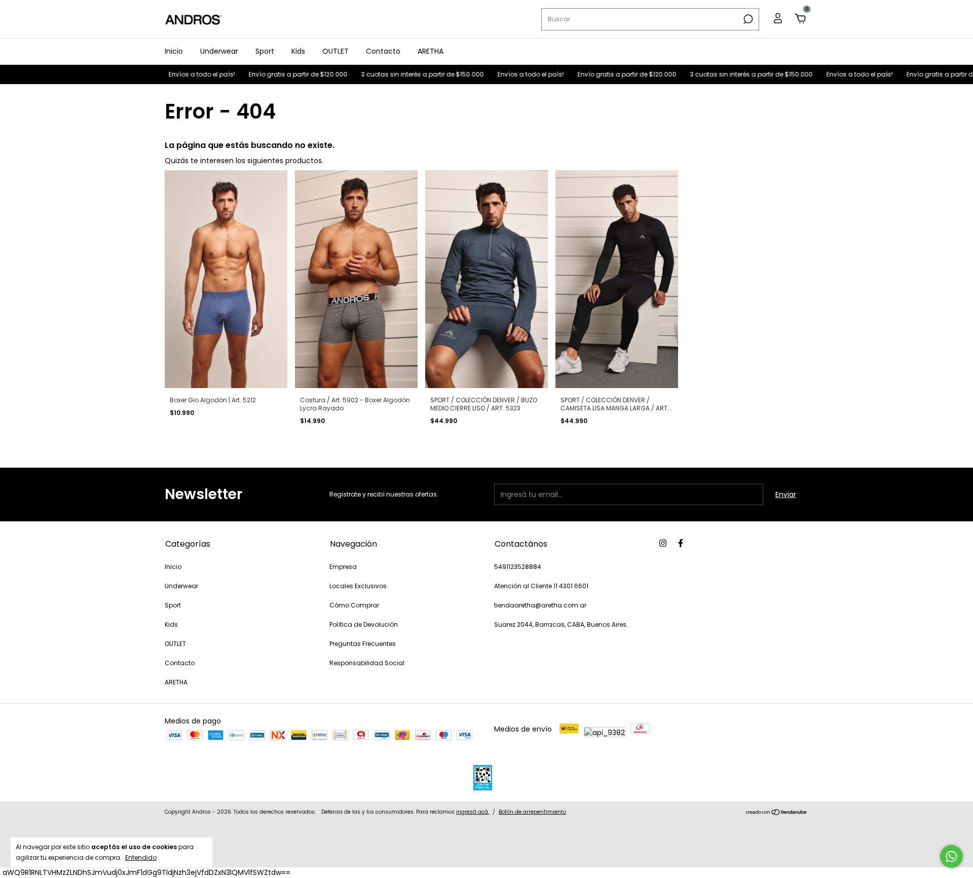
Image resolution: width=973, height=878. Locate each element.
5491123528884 (517, 566)
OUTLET (335, 51)
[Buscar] (747, 19)
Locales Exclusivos (358, 586)
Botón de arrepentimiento (532, 812)
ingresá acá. (472, 812)
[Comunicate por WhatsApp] (951, 856)
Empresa (343, 566)
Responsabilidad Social (366, 663)
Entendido (141, 857)
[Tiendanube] (776, 813)
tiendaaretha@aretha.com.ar (540, 605)
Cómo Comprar (354, 605)
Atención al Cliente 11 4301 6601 (541, 586)
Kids (298, 51)
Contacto (383, 51)
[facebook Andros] (681, 543)
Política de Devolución (363, 624)
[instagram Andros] (663, 543)
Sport (264, 51)
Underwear (219, 51)
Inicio (174, 51)
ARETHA (430, 51)
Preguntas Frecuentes (362, 643)
